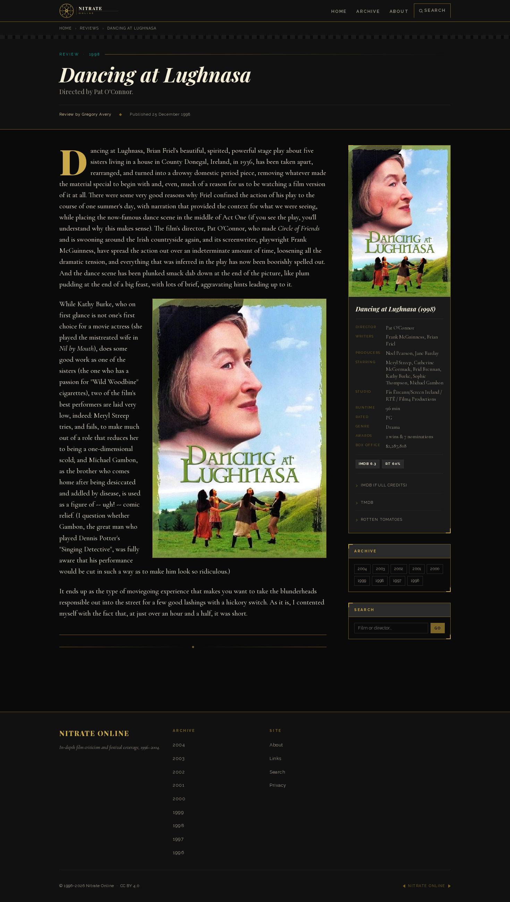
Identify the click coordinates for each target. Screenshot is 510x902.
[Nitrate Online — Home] (89, 10)
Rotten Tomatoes (381, 519)
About (399, 11)
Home (339, 11)
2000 (435, 569)
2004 (362, 569)
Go (437, 628)
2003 (380, 569)
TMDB (367, 502)
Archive (368, 11)
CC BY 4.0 (130, 885)
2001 (417, 569)
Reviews (89, 28)
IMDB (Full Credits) (384, 485)
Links (275, 758)
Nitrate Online (100, 885)
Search (435, 10)
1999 (362, 580)
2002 (398, 569)
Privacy (278, 785)
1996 (415, 580)
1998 (379, 580)
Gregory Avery (96, 114)
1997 (397, 580)
